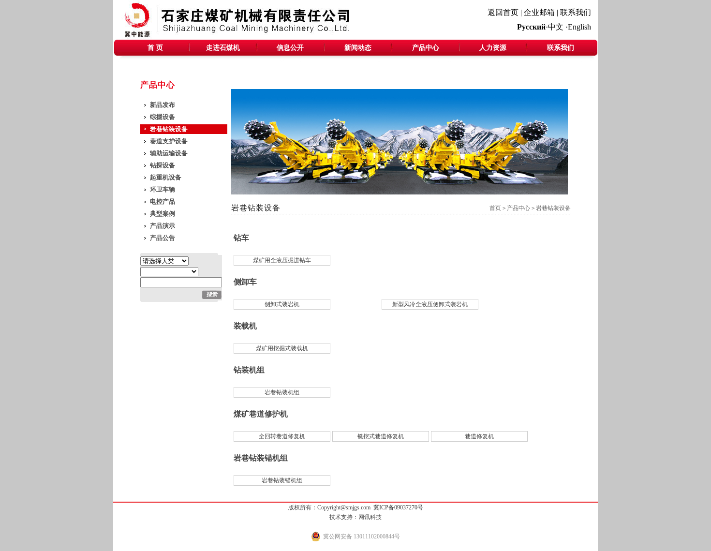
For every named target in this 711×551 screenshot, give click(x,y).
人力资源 (492, 47)
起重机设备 (165, 177)
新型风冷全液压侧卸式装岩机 (430, 304)
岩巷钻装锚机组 (282, 480)
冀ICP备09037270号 (398, 507)
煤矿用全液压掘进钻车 (282, 260)
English (579, 27)
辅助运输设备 (169, 153)
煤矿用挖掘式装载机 (282, 348)
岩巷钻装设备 (169, 129)
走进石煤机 (223, 47)
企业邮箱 (539, 12)
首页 (495, 208)
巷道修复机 (479, 436)
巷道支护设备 (169, 141)
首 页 (155, 47)
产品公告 (162, 237)
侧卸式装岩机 (282, 304)
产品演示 (162, 225)
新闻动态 (357, 47)
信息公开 (290, 47)
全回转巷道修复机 (282, 436)
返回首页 (503, 12)
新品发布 (162, 104)
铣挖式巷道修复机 (380, 436)
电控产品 (162, 201)
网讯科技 (370, 517)
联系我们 (575, 12)
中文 (555, 27)
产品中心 (425, 47)
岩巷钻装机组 (282, 392)
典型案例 (162, 213)
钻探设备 (162, 165)
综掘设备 (162, 116)
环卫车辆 (162, 189)
